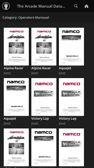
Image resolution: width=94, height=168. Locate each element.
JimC (7, 73)
